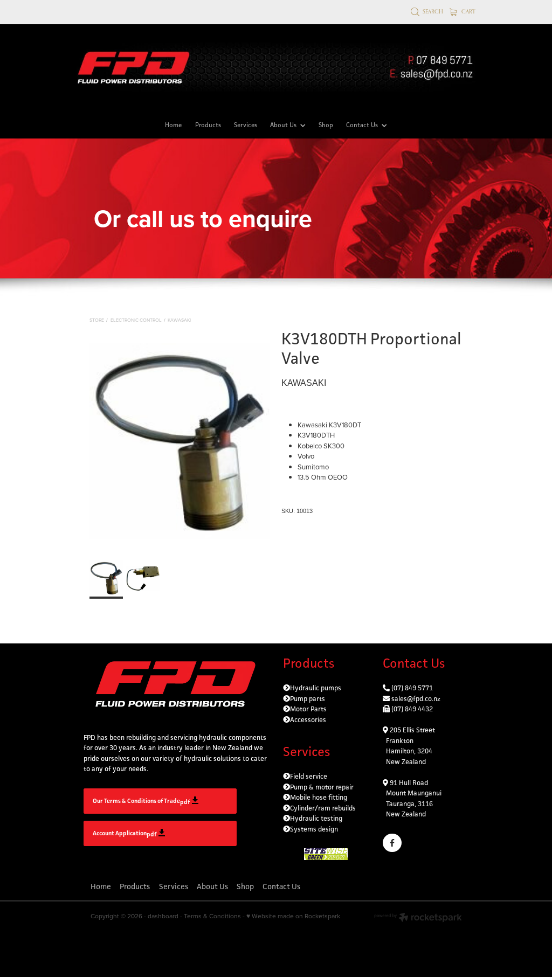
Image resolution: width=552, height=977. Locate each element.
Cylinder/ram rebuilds (323, 808)
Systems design (314, 829)
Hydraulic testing (316, 818)
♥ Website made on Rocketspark (293, 915)
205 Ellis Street (411, 730)
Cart (467, 11)
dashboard (163, 915)
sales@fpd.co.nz (415, 698)
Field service (308, 776)
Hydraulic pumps (315, 687)
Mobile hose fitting (318, 797)
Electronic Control (136, 319)
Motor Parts (308, 708)
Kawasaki (179, 319)
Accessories (308, 719)
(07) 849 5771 (412, 687)
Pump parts (307, 698)
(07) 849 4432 (412, 708)
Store (96, 319)
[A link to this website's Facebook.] (392, 843)
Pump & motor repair (322, 787)
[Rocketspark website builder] (418, 918)
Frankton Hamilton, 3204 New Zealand (407, 751)
